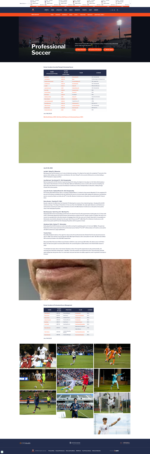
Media (70, 10)
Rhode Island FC (75, 76)
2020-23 (63, 76)
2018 (62, 96)
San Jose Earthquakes (79, 315)
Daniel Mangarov (47, 103)
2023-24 (63, 83)
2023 (62, 81)
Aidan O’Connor (47, 105)
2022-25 (63, 107)
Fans (65, 10)
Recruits (77, 10)
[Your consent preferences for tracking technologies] (2, 452)
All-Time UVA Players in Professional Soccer (70, 117)
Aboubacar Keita (47, 96)
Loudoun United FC (76, 105)
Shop (90, 10)
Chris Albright (47, 313)
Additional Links (99, 14)
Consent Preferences (60, 450)
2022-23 (63, 79)
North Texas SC (75, 107)
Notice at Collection (96, 450)
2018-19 (63, 90)
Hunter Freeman (47, 319)
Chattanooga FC (75, 103)
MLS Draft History (50, 117)
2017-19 (62, 85)
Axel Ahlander (47, 79)
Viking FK (74, 85)
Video (52, 10)
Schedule (64, 14)
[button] (29, 3)
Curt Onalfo (46, 324)
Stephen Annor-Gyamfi (48, 81)
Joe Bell (45, 85)
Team (52, 14)
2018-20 (63, 94)
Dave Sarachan (47, 334)
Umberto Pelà (47, 107)
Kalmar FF (74, 96)
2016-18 (63, 101)
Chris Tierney (47, 331)
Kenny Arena (46, 317)
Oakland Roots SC (75, 87)
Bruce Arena (46, 315)
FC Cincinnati (77, 313)
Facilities (82, 14)
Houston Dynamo (78, 321)
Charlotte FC (74, 98)
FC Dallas (74, 109)
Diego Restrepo (47, 327)
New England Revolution (80, 324)
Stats (75, 14)
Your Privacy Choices (86, 450)
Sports (47, 10)
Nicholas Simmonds (48, 109)
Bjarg (73, 79)
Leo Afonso (46, 76)
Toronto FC (74, 92)
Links (37, 6)
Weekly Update (109, 49)
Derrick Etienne (47, 92)
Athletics (59, 10)
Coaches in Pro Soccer (95, 49)
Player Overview (81, 49)
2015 (62, 92)
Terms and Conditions (70, 450)
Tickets (84, 10)
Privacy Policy (51, 450)
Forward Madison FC (76, 81)
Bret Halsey (46, 94)
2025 (62, 87)
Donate (96, 10)
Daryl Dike (46, 90)
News (70, 14)
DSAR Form (78, 450)
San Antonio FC (75, 83)
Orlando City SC (75, 90)
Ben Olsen (46, 321)
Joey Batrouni (47, 83)
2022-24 (63, 103)
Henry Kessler (47, 98)
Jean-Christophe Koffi (48, 101)
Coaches (57, 14)
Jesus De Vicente (47, 87)
